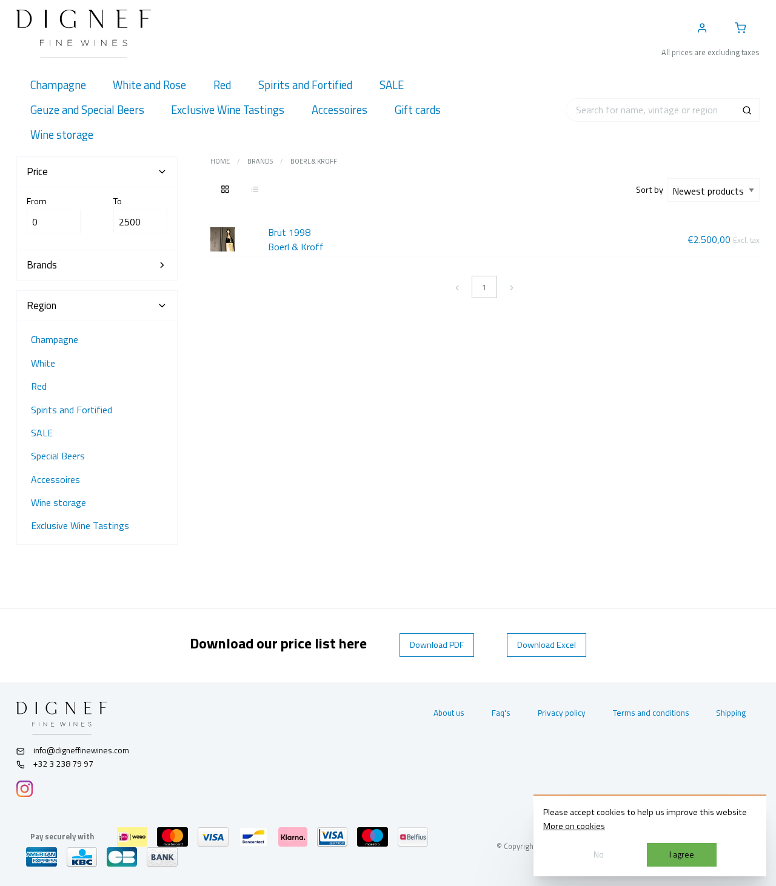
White (43, 363)
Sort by (651, 189)
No (599, 854)
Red (39, 386)
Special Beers (58, 455)
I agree (681, 854)
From (37, 201)
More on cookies (574, 826)
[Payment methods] (132, 837)
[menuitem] (57, 85)
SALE (42, 432)
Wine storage (58, 502)
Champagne (54, 339)
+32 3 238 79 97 (62, 764)
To (117, 201)
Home (220, 161)
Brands (260, 161)
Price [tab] (37, 171)
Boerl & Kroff (313, 161)
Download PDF (437, 644)
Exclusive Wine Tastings (80, 525)
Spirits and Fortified (71, 409)
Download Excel (546, 644)
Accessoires (55, 479)
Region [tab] (41, 305)
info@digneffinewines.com (81, 750)
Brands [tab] (42, 265)
